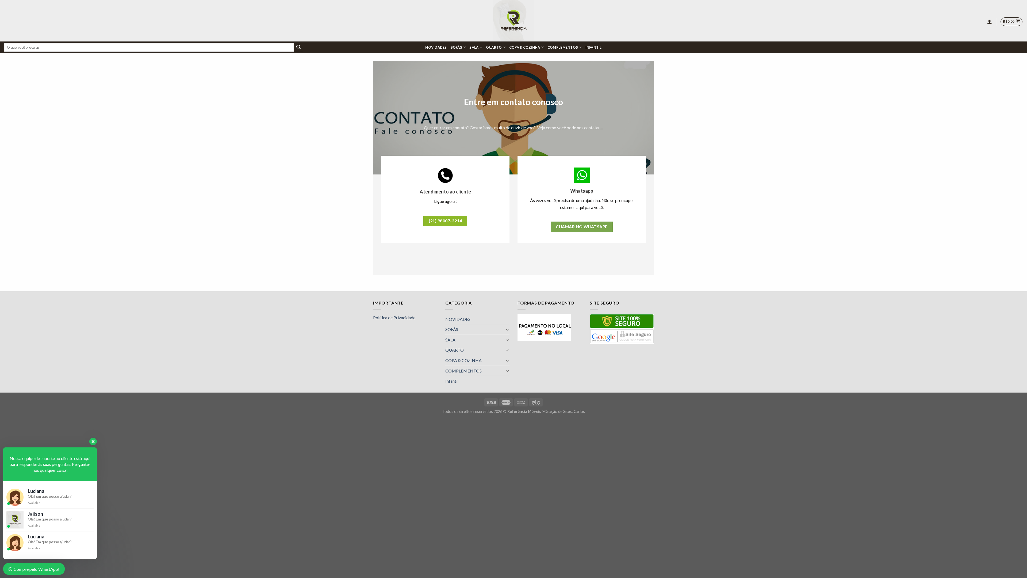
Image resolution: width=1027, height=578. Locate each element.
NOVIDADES (436, 47)
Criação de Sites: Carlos (564, 411)
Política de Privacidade (394, 317)
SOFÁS (456, 47)
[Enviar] (298, 47)
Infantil (593, 47)
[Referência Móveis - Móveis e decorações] (513, 20)
